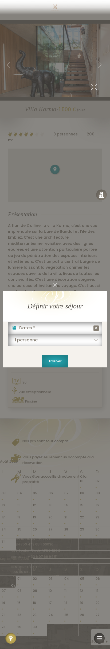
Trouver (55, 361)
